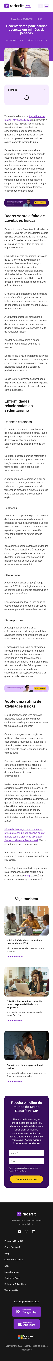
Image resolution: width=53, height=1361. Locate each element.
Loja (6, 1265)
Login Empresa (11, 1272)
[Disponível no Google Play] (26, 1312)
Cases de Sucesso (13, 1259)
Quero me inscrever (27, 1179)
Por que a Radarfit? (13, 1241)
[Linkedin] (33, 1231)
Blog (6, 1253)
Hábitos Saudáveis (37, 40)
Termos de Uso (11, 1290)
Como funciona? (12, 1247)
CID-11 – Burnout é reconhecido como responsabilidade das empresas (25, 1004)
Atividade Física (15, 40)
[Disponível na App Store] (27, 1324)
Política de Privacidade (17, 1171)
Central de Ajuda (12, 1278)
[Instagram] (26, 1231)
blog (27, 875)
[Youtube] (19, 1231)
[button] (40, 6)
